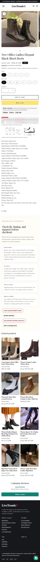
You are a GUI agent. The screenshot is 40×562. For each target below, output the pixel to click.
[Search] (33, 6)
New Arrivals (25, 525)
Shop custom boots (10, 326)
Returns (11, 112)
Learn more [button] (22, 559)
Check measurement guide (13, 310)
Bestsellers (25, 527)
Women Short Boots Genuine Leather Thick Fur (29, 398)
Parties (4, 525)
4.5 (17, 82)
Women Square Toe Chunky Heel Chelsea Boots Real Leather (29, 434)
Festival (4, 529)
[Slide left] (16, 51)
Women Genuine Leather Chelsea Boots (28, 363)
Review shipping (9, 315)
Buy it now (20, 103)
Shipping (4, 65)
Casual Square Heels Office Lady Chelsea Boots (10, 363)
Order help (18, 112)
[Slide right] (24, 51)
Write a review (20, 494)
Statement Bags (26, 523)
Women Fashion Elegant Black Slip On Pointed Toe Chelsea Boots (9, 434)
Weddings (5, 520)
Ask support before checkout (14, 321)
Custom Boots (6, 532)
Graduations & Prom (8, 523)
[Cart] (37, 6)
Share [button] (5, 211)
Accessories (25, 520)
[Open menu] (3, 6)
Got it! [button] (34, 558)
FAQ (3, 539)
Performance (6, 527)
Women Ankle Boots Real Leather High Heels (28, 470)
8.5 (10, 82)
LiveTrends (19, 6)
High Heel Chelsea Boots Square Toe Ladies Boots (9, 470)
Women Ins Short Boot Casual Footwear (8, 398)
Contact (4, 546)
